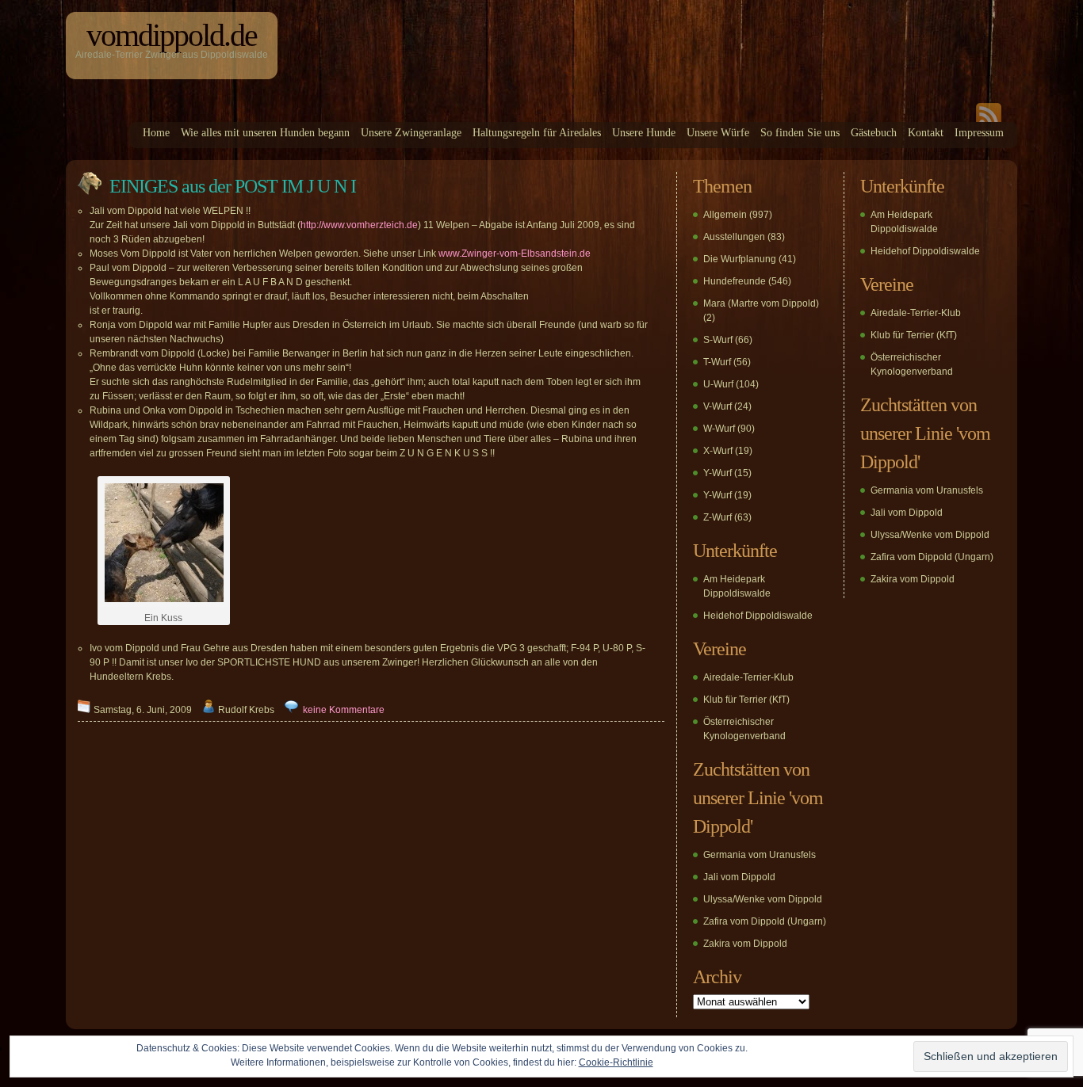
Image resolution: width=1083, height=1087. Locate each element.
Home (156, 133)
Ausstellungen (734, 236)
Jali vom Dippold (739, 877)
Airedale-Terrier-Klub (748, 677)
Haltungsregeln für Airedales (537, 133)
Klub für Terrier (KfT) (746, 699)
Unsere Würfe (718, 133)
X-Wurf (718, 450)
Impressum (979, 133)
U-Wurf (718, 384)
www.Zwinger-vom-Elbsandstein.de (514, 253)
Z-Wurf (717, 517)
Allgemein (725, 214)
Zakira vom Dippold (745, 943)
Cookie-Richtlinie (616, 1062)
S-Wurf (718, 339)
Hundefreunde (734, 281)
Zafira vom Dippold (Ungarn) (764, 921)
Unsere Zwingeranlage (411, 133)
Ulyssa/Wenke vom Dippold (762, 899)
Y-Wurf (717, 473)
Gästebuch (874, 133)
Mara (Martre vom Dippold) (761, 303)
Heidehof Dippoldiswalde (758, 615)
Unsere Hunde (643, 133)
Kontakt (925, 133)
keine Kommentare (344, 709)
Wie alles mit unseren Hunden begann (265, 133)
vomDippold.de (171, 35)
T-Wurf (717, 362)
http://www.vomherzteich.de (359, 225)
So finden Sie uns (800, 133)
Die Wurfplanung (739, 259)
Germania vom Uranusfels (759, 854)
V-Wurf (717, 406)
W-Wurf (719, 428)
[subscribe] (988, 118)
